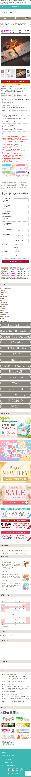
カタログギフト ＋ (4, 300)
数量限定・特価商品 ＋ (5, 316)
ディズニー (26, 550)
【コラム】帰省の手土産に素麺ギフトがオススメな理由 (15, 675)
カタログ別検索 (20, 184)
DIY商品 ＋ (2, 308)
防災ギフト (24, 553)
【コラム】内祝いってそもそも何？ (10, 694)
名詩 (15, 95)
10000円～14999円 (21, 95)
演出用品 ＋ (2, 310)
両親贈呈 (18, 182)
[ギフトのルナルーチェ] (15, 13)
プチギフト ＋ (3, 290)
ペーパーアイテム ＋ (5, 296)
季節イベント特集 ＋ (5, 312)
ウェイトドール (4, 553)
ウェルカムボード (20, 185)
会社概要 (4, 752)
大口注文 (2, 318)
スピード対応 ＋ (3, 314)
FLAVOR (11, 550)
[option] (15, 51)
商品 (15, 182)
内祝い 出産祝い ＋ (4, 306)
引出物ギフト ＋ (3, 292)
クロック (11, 553)
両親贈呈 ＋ (2, 298)
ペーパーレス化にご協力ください (9, 765)
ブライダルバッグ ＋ (5, 304)
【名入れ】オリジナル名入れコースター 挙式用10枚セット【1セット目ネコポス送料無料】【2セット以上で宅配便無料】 (11, 576)
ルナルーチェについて (7, 762)
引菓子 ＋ (2, 294)
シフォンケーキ (4, 550)
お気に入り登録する (15, 84)
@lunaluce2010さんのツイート (7, 635)
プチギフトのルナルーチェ (7, 182)
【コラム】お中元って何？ (8, 684)
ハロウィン (17, 553)
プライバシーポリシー (7, 759)
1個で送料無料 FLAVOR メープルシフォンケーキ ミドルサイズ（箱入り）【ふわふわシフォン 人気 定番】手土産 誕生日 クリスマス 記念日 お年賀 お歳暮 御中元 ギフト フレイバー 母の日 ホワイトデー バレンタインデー (11, 564)
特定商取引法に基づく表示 (8, 756)
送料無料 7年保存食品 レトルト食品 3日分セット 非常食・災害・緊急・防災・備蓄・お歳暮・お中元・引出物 (11, 585)
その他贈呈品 (4, 95)
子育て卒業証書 (18, 550)
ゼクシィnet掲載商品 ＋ (5, 288)
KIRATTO (10, 95)
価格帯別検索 (19, 187)
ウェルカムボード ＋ (5, 302)
